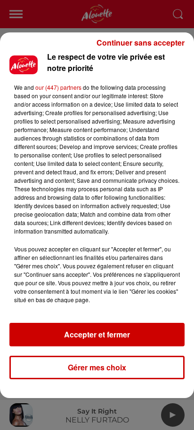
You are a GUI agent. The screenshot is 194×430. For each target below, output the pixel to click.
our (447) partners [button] (58, 87)
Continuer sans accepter (141, 42)
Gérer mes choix (97, 367)
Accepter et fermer (97, 334)
